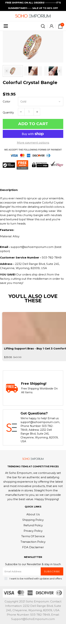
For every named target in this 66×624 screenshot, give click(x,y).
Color (6, 101)
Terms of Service (33, 536)
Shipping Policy (33, 520)
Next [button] (59, 71)
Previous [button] (7, 71)
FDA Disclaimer (33, 547)
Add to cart (33, 123)
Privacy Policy (33, 530)
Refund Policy (33, 525)
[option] (33, 46)
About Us (33, 514)
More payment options (33, 142)
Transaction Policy (33, 541)
